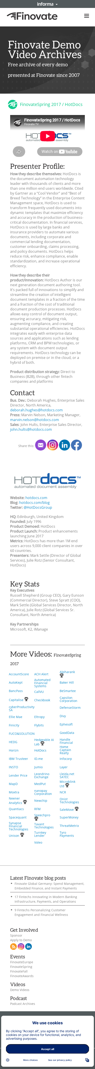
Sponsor (16, 935)
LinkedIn (64, 445)
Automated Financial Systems (42, 683)
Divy (63, 716)
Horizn (14, 750)
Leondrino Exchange (41, 775)
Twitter (52, 445)
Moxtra (14, 792)
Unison (14, 835)
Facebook (76, 445)
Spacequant (18, 817)
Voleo (38, 842)
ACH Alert (41, 674)
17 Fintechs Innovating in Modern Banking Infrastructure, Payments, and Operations (46, 899)
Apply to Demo (21, 940)
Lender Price (18, 775)
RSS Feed (13, 946)
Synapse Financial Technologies (18, 826)
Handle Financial (66, 741)
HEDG (13, 742)
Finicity (14, 725)
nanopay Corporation (43, 792)
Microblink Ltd (67, 784)
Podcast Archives (22, 1003)
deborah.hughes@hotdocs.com (36, 410)
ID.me (38, 759)
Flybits (39, 725)
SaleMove (67, 809)
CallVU (39, 692)
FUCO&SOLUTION (22, 733)
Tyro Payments (67, 834)
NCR (63, 792)
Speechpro (42, 815)
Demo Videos (19, 989)
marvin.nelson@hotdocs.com (34, 419)
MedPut (40, 784)
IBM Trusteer (18, 759)
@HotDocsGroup (38, 507)
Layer (64, 767)
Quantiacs (16, 809)
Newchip (40, 800)
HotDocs (40, 750)
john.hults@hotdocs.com (31, 429)
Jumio (38, 767)
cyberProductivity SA (21, 708)
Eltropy (39, 717)
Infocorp (66, 759)
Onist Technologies (69, 800)
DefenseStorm (70, 707)
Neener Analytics (16, 800)
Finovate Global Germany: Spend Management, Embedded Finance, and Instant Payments (49, 886)
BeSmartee (68, 691)
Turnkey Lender (40, 834)
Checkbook (42, 700)
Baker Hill (67, 682)
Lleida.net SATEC (67, 775)
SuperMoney (69, 817)
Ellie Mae (15, 717)
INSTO (13, 767)
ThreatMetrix (69, 826)
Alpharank (67, 672)
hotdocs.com (36, 497)
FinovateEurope (21, 962)
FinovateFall (19, 971)
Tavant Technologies (44, 825)
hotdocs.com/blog (34, 502)
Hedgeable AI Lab (44, 742)
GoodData (67, 733)
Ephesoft (66, 724)
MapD (13, 784)
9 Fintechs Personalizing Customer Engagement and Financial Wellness (41, 912)
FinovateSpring (21, 966)
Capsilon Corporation (68, 699)
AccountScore (19, 674)
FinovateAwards (22, 976)
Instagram (21, 946)
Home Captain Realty (65, 750)
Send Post (40, 445)
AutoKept (16, 682)
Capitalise (16, 700)
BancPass (16, 691)
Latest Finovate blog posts (38, 878)
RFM (37, 809)
